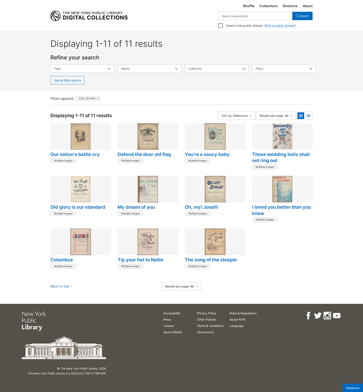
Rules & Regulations (243, 313)
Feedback (353, 388)
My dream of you (136, 207)
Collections (268, 6)
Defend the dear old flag (144, 154)
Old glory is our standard (77, 207)
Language (236, 326)
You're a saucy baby (207, 154)
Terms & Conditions (210, 326)
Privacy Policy (206, 313)
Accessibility (171, 313)
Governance (205, 332)
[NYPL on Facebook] (308, 315)
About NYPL (238, 319)
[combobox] (255, 16)
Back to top (59, 286)
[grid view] (300, 115)
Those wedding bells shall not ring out (281, 157)
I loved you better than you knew (281, 210)
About (308, 6)
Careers (168, 326)
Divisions (290, 6)
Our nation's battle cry (75, 154)
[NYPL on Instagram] (327, 315)
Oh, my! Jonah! (201, 207)
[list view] (308, 115)
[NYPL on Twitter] (318, 315)
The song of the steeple (211, 259)
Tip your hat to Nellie (140, 259)
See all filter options (67, 80)
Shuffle (248, 6)
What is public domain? (280, 25)
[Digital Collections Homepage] (89, 16)
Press (167, 319)
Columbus (61, 259)
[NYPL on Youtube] (337, 315)
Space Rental (172, 332)
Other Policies (206, 319)
